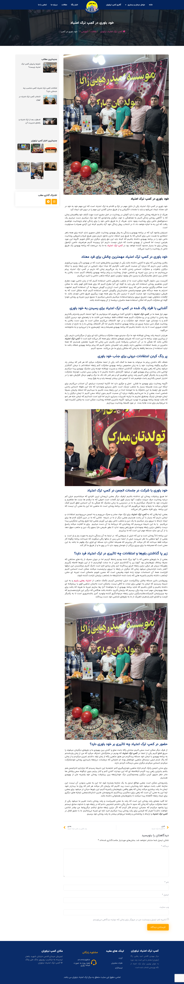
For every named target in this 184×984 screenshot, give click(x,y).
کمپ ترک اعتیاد (115, 245)
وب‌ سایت (164, 907)
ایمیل (165, 895)
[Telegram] (48, 201)
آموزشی (84, 31)
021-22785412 (84, 960)
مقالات (64, 4)
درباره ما (54, 4)
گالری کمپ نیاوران (113, 4)
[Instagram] (54, 201)
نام (166, 882)
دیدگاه (165, 846)
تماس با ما (42, 4)
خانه (151, 4)
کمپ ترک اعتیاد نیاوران (111, 31)
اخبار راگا (74, 4)
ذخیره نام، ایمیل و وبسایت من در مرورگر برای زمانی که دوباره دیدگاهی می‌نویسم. (129, 920)
